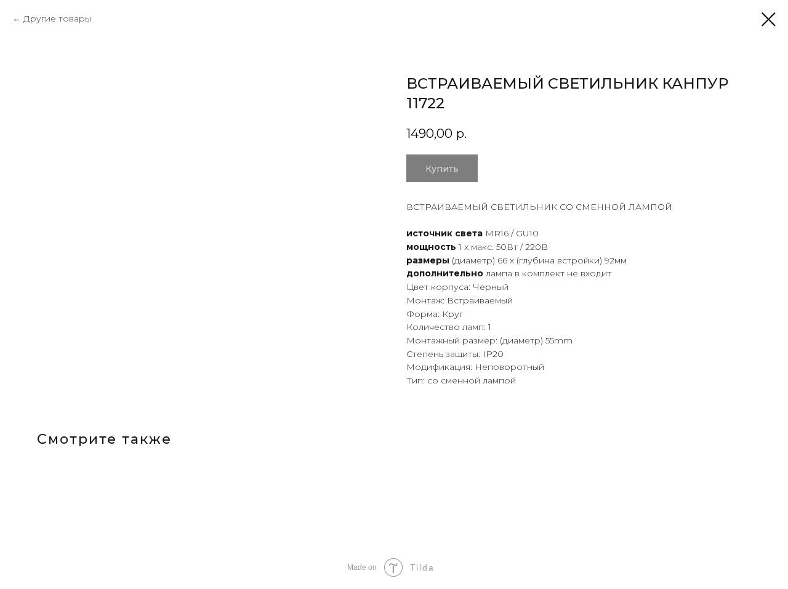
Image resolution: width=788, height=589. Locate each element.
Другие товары (57, 18)
